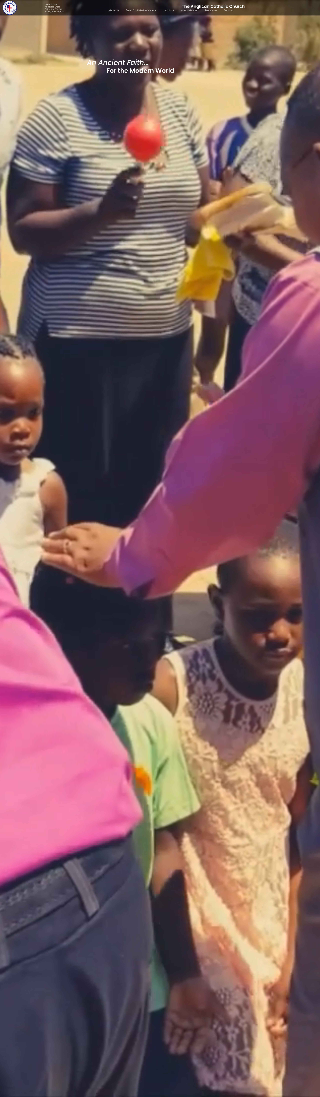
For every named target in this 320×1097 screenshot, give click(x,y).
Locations (168, 10)
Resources (211, 10)
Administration (189, 10)
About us (113, 10)
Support (229, 10)
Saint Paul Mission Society (141, 10)
